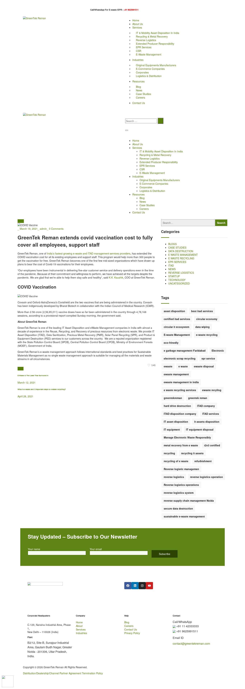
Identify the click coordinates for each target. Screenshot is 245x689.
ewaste (168, 366)
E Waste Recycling (181, 258)
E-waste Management (177, 335)
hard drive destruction (177, 406)
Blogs (172, 244)
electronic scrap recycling (179, 358)
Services (137, 27)
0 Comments (56, 228)
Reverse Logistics (146, 40)
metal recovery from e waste (181, 445)
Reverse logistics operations (181, 485)
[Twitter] (19, 368)
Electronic (218, 350)
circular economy (206, 319)
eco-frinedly (171, 342)
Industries (137, 60)
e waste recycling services (180, 390)
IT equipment (172, 429)
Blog (138, 86)
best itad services (202, 311)
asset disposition (174, 311)
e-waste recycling (207, 335)
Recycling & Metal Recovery (152, 36)
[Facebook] (21, 368)
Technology (176, 280)
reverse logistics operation (206, 477)
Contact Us (138, 103)
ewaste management (176, 374)
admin (43, 228)
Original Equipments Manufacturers (156, 65)
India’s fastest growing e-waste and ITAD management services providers (88, 253)
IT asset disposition (176, 421)
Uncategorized (179, 283)
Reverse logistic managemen (181, 469)
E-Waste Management (148, 54)
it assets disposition (206, 421)
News (139, 90)
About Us (137, 24)
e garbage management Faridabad (185, 350)
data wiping (202, 327)
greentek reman (197, 398)
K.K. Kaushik (116, 277)
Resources (138, 81)
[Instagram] (142, 585)
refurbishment (203, 461)
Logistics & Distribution (149, 76)
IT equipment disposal (199, 429)
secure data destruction (178, 508)
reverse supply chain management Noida (189, 500)
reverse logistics (174, 477)
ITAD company (206, 406)
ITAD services (210, 413)
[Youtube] (149, 585)
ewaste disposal (204, 366)
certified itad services (177, 319)
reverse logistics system (179, 492)
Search (221, 223)
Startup (174, 276)
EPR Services (143, 47)
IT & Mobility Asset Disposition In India (157, 33)
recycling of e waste (176, 461)
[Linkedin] (135, 585)
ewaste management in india (181, 382)
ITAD (171, 265)
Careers (140, 97)
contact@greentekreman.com (191, 643)
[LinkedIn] (22, 368)
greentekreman (173, 398)
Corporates (142, 72)
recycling (169, 453)
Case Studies (143, 94)
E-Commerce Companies (150, 69)
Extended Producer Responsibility (155, 43)
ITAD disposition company (180, 413)
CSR (138, 51)
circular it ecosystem (176, 327)
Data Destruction (180, 251)
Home (135, 20)
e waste (183, 366)
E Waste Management (183, 254)
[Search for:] (141, 121)
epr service (208, 358)
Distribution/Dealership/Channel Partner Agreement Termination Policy (63, 673)
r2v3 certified (212, 445)
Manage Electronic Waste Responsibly (187, 437)
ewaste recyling (211, 390)
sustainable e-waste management (184, 516)
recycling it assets (192, 453)
